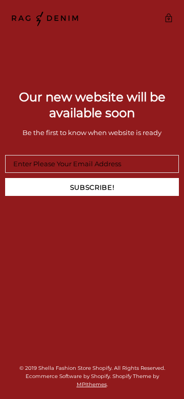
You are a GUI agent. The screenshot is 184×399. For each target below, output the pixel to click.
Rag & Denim (45, 19)
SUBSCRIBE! (92, 187)
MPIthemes (92, 384)
